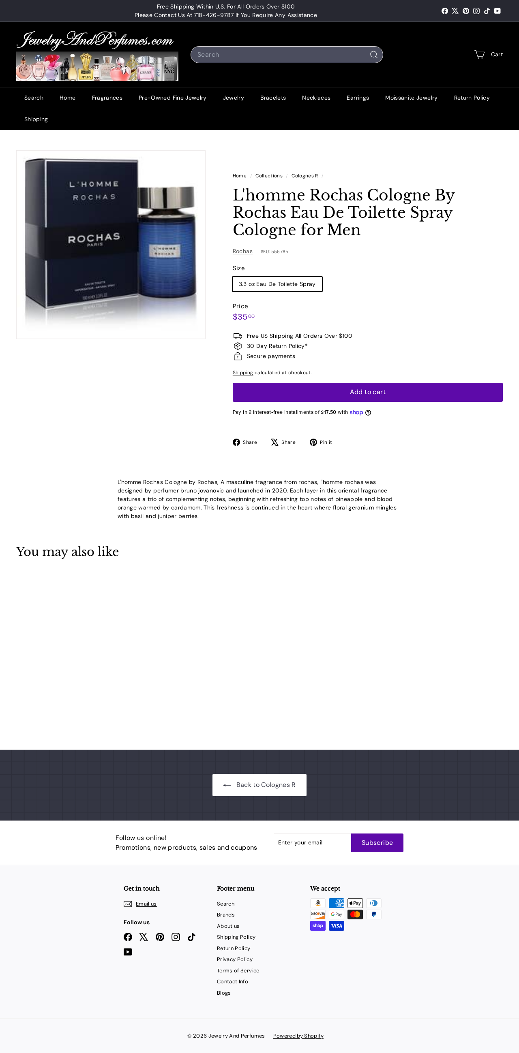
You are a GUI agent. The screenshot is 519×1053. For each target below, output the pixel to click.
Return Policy (472, 97)
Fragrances (107, 97)
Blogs (224, 992)
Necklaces (316, 97)
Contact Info (232, 981)
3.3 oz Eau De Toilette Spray (277, 284)
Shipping (36, 119)
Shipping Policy (236, 937)
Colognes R (305, 176)
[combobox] (287, 54)
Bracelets (273, 97)
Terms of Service (238, 970)
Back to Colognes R (265, 784)
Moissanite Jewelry (411, 97)
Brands (226, 914)
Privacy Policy (235, 959)
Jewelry (233, 97)
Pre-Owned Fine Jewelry (173, 97)
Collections (269, 176)
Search (33, 97)
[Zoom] (111, 245)
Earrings (358, 97)
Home (67, 97)
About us (228, 926)
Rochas (243, 251)
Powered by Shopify (298, 1035)
